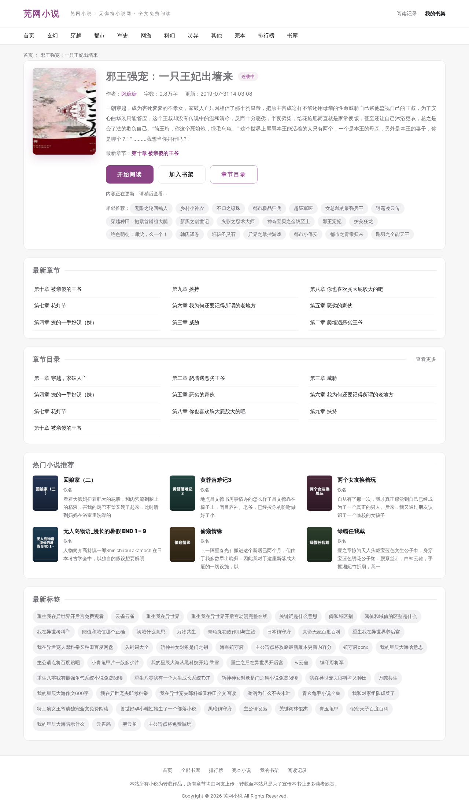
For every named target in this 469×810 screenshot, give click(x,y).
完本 (239, 35)
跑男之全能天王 (392, 234)
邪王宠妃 (331, 221)
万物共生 (186, 632)
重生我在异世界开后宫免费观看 (70, 616)
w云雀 (301, 662)
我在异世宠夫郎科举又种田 (338, 678)
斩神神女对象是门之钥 (184, 647)
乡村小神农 (192, 208)
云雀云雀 (124, 616)
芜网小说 (41, 13)
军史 (122, 35)
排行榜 (266, 35)
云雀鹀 (103, 724)
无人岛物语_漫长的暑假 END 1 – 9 (104, 531)
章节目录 (233, 174)
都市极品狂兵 (267, 208)
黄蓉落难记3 (216, 479)
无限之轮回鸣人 (151, 208)
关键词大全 (137, 647)
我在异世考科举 (53, 632)
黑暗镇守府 (220, 708)
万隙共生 (388, 678)
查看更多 (426, 359)
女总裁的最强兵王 (344, 208)
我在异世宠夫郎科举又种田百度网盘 (75, 647)
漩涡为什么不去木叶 (269, 693)
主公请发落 (255, 708)
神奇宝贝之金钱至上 (288, 221)
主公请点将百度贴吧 (58, 662)
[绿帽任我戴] (319, 544)
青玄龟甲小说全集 (321, 693)
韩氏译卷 (189, 234)
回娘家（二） (79, 479)
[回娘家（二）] (45, 493)
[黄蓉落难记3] (182, 493)
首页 (28, 35)
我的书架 (435, 13)
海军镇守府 (232, 647)
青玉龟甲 (329, 708)
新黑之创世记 (194, 221)
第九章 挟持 (185, 289)
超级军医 (303, 208)
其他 (216, 35)
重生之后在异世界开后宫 (257, 662)
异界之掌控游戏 (264, 234)
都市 (99, 35)
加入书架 (181, 174)
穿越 (75, 35)
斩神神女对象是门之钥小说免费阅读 (260, 678)
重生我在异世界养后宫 (376, 632)
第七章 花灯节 (50, 305)
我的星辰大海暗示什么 (61, 724)
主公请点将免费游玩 (169, 724)
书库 (292, 35)
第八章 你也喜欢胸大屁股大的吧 (346, 289)
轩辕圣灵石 (224, 234)
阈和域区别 (341, 616)
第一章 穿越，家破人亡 (60, 378)
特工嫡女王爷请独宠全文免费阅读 (72, 708)
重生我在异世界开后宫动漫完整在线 (229, 616)
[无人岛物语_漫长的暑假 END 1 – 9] (45, 544)
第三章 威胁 (185, 322)
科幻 (169, 35)
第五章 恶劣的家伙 (331, 305)
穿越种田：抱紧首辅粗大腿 (139, 221)
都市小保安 (306, 234)
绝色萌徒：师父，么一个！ (139, 234)
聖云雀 (129, 724)
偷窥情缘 (211, 531)
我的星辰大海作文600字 (63, 693)
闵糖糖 (129, 93)
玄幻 (52, 35)
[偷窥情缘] (182, 544)
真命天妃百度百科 (322, 632)
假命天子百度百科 (369, 708)
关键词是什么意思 (298, 616)
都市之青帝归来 (346, 234)
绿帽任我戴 (351, 531)
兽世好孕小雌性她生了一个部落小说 (158, 708)
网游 (146, 35)
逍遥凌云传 (388, 208)
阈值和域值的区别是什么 (391, 616)
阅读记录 (406, 13)
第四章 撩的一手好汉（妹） (65, 322)
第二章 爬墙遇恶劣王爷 (336, 322)
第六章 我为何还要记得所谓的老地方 (214, 305)
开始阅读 (129, 174)
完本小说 (241, 770)
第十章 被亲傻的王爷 (155, 153)
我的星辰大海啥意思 (401, 647)
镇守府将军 (332, 662)
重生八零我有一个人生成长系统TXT (172, 678)
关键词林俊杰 (293, 708)
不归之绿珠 (228, 208)
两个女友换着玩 (356, 479)
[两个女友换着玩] (319, 493)
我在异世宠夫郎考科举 (124, 693)
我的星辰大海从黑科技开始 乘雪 (185, 662)
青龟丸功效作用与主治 (231, 632)
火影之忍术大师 (238, 221)
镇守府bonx (355, 647)
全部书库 (190, 770)
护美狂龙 (363, 221)
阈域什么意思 (151, 632)
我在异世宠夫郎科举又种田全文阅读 (198, 693)
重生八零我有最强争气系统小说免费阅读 (80, 678)
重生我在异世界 (163, 616)
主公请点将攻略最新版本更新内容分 (293, 647)
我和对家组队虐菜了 (373, 693)
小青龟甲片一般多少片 (115, 662)
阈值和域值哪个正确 (103, 632)
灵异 (193, 35)
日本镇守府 (279, 632)
